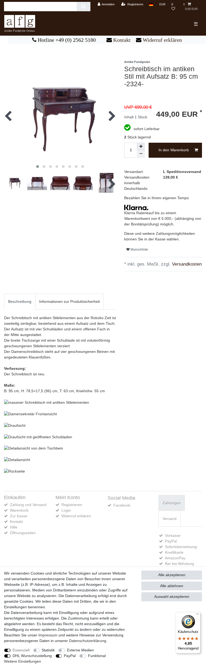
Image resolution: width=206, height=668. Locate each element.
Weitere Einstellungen (22, 661)
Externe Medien (80, 650)
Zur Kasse (18, 516)
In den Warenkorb (174, 150)
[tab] (19, 302)
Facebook (121, 505)
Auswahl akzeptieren (171, 596)
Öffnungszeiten (23, 533)
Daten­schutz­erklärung (87, 641)
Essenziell (21, 650)
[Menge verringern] (141, 154)
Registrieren (71, 505)
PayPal (70, 656)
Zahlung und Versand (28, 505)
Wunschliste (139, 249)
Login (66, 510)
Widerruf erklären (161, 40)
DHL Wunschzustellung (32, 656)
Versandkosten (186, 264)
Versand (169, 518)
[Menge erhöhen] (141, 146)
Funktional (97, 656)
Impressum (47, 635)
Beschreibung (19, 301)
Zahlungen (172, 503)
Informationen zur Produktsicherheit (69, 301)
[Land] (151, 4)
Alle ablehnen (171, 586)
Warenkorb (19, 510)
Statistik (48, 650)
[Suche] (83, 6)
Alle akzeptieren (171, 575)
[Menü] (197, 615)
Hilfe (13, 527)
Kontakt (121, 40)
